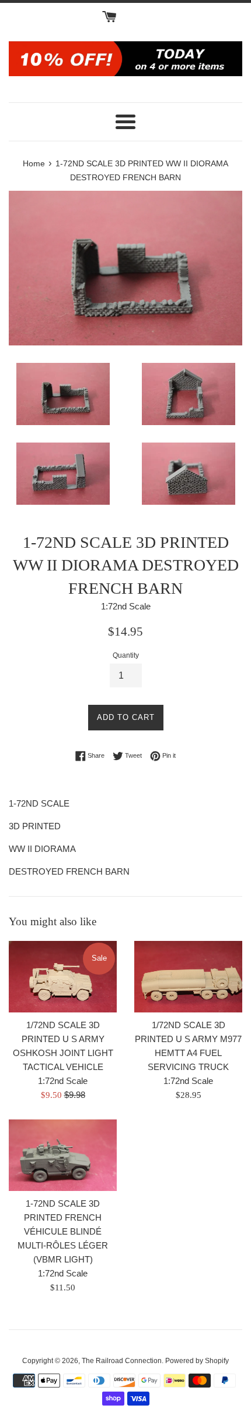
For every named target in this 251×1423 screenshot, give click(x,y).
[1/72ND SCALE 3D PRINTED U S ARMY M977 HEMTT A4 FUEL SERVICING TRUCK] (188, 976)
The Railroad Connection (122, 1361)
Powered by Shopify (197, 1361)
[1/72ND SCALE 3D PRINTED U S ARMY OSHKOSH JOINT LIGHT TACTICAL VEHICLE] (63, 976)
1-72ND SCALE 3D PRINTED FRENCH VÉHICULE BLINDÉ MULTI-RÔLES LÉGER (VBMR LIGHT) (63, 1231)
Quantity (126, 655)
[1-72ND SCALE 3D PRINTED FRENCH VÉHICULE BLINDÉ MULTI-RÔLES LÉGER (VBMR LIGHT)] (63, 1155)
